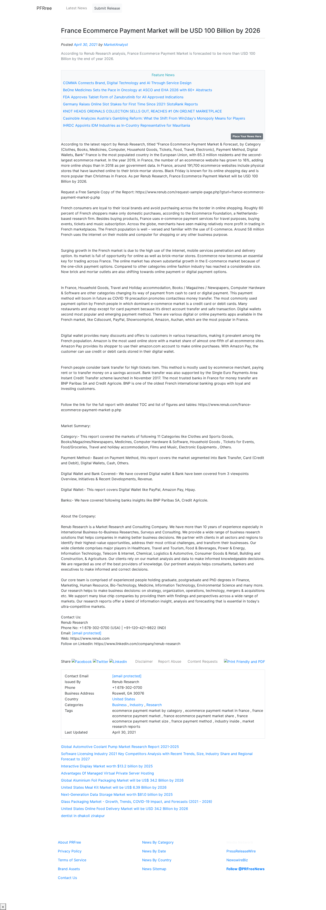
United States (123, 699)
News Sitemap (154, 869)
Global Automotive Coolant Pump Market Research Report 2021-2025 (120, 746)
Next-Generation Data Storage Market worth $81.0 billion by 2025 (117, 794)
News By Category (158, 842)
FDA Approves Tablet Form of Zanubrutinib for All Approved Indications (123, 97)
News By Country (156, 860)
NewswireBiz (237, 860)
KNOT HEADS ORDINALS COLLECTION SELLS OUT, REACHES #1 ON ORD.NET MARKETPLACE (142, 111)
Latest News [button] (76, 8)
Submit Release (107, 8)
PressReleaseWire (241, 851)
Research (154, 705)
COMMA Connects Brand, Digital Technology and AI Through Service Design (127, 83)
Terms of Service (72, 860)
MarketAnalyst (116, 44)
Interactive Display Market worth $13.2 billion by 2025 (107, 766)
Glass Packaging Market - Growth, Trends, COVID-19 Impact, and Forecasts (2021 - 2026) (136, 801)
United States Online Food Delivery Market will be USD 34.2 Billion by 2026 (124, 808)
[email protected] (86, 633)
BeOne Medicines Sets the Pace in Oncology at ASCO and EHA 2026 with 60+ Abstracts (137, 90)
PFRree (44, 8)
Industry (136, 705)
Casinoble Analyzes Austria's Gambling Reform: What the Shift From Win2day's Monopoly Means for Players (154, 118)
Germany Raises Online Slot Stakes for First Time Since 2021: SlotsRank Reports (130, 104)
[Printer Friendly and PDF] (244, 661)
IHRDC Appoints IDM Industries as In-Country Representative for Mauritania (126, 125)
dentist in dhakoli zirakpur (83, 815)
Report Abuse (169, 661)
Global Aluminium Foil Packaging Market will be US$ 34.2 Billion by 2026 (122, 780)
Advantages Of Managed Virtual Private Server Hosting (107, 773)
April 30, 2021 (85, 44)
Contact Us (67, 877)
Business (119, 705)
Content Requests (203, 661)
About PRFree (69, 842)
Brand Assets (69, 869)
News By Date (154, 851)
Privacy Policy (70, 851)
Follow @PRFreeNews (245, 869)
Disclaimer (144, 661)
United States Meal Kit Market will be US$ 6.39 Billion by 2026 (114, 787)
